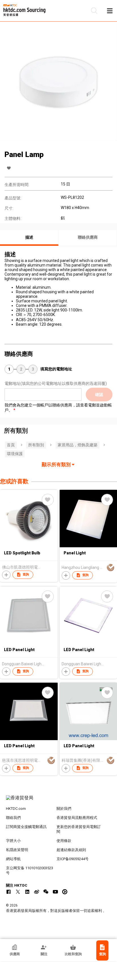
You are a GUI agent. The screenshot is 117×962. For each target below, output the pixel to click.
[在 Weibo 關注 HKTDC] (36, 891)
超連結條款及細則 (71, 850)
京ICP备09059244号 (73, 859)
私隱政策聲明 (17, 850)
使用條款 (64, 841)
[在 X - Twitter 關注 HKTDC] (17, 891)
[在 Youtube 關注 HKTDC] (55, 891)
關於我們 (64, 808)
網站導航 (13, 859)
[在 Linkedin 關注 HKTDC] (27, 891)
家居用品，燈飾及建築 (77, 445)
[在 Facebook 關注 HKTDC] (8, 891)
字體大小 (13, 841)
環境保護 (15, 453)
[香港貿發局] (58, 800)
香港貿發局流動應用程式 (77, 818)
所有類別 (36, 445)
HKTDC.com (16, 808)
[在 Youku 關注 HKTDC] (64, 891)
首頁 (11, 445)
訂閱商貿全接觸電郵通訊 (26, 827)
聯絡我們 (13, 818)
